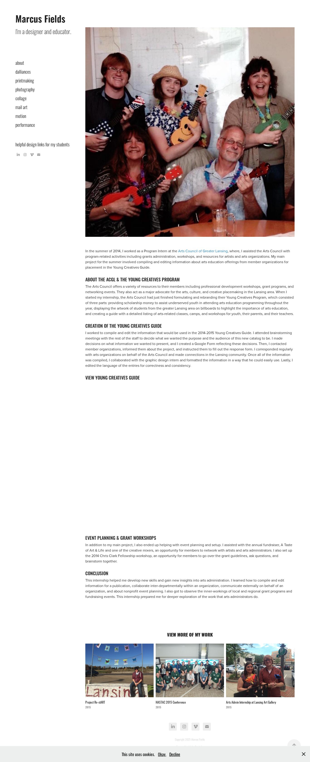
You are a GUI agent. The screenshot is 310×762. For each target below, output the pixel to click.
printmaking (24, 80)
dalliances (23, 71)
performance (25, 124)
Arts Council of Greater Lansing (203, 250)
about (19, 62)
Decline (174, 754)
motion (20, 115)
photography (25, 88)
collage (21, 97)
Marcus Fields (40, 18)
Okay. (162, 754)
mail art (21, 106)
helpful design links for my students (42, 143)
